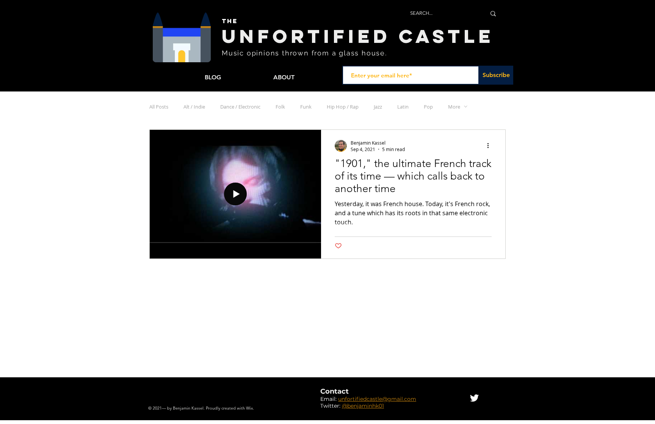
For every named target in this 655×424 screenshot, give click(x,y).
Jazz (378, 106)
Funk (306, 106)
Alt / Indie (194, 106)
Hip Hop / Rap (343, 106)
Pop (428, 106)
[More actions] (490, 145)
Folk (280, 106)
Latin (403, 106)
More (454, 106)
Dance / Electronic (240, 106)
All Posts (158, 106)
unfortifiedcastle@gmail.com (377, 399)
